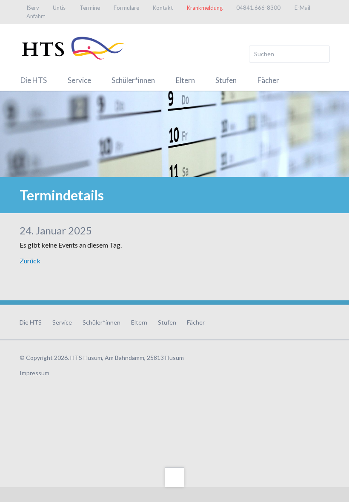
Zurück (30, 261)
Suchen (320, 54)
